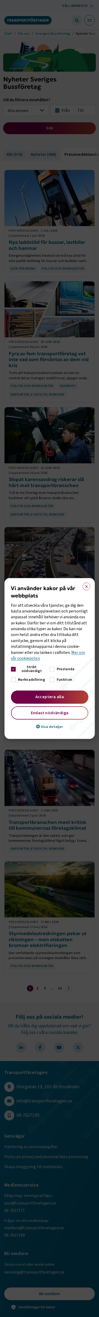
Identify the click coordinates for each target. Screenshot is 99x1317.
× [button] (84, 585)
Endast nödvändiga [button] (49, 713)
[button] (49, 726)
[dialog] (49, 658)
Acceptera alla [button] (49, 697)
